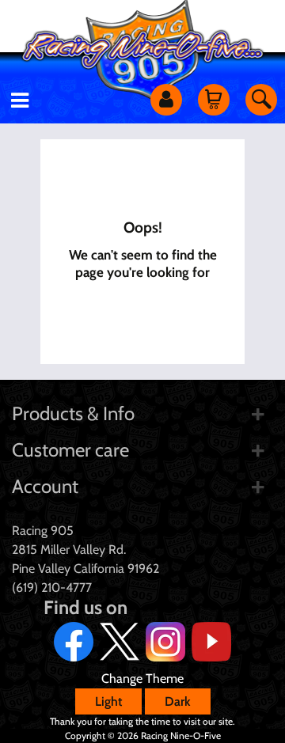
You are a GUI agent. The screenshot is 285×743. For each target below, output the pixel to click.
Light (108, 701)
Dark (178, 701)
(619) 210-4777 (52, 587)
